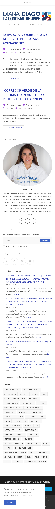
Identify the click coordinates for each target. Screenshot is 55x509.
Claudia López (27, 403)
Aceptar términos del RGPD (16, 246)
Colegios (41, 403)
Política (7, 448)
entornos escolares (36, 417)
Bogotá (34, 394)
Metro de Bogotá (12, 439)
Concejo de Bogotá (12, 408)
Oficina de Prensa (13, 49)
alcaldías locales (32, 390)
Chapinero (33, 399)
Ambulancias (10, 394)
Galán (7, 421)
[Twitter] (33, 221)
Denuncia (23, 412)
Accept (10, 502)
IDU (36, 425)
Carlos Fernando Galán (14, 399)
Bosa (44, 394)
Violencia (18, 461)
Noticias (9, 52)
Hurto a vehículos (12, 425)
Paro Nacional (33, 443)
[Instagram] (27, 221)
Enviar (45, 240)
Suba (29, 457)
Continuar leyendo (14, 78)
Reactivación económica (15, 452)
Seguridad (43, 452)
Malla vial (33, 434)
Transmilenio (41, 457)
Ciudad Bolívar (11, 403)
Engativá (19, 417)
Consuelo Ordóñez (33, 408)
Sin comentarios (25, 52)
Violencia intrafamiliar (36, 461)
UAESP (7, 461)
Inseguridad (30, 430)
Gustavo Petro (20, 421)
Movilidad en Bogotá (13, 443)
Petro (45, 443)
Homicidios (35, 421)
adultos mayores (12, 390)
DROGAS (7, 417)
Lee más (16, 294)
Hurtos (28, 425)
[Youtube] (30, 261)
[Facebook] (21, 221)
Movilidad (28, 439)
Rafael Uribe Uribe (23, 448)
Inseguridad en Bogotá (14, 434)
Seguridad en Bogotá (13, 457)
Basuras (23, 394)
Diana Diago (36, 412)
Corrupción (9, 412)
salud (32, 452)
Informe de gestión (12, 430)
